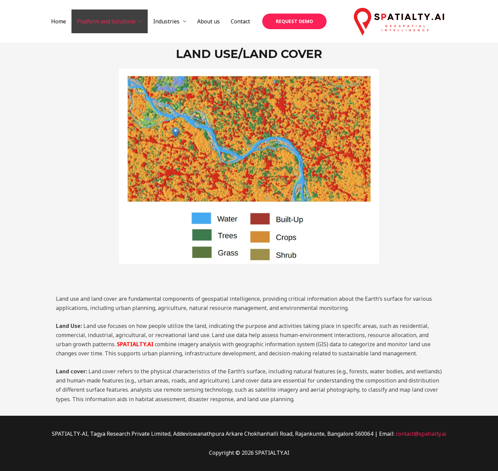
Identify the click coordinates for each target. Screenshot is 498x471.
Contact (240, 21)
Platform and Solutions (106, 21)
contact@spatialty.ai (421, 433)
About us (208, 21)
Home (58, 21)
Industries (166, 21)
